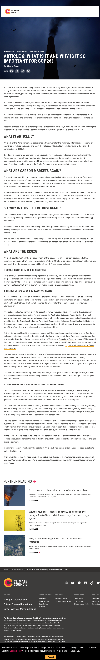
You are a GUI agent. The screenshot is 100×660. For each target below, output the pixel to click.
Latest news (18, 570)
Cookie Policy (16, 651)
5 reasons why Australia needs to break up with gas (59, 490)
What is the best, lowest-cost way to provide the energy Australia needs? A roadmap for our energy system (59, 515)
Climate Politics (22, 51)
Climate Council (13, 66)
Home (6, 570)
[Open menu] (93, 11)
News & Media (9, 51)
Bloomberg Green (66, 339)
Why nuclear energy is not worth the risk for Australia (55, 540)
